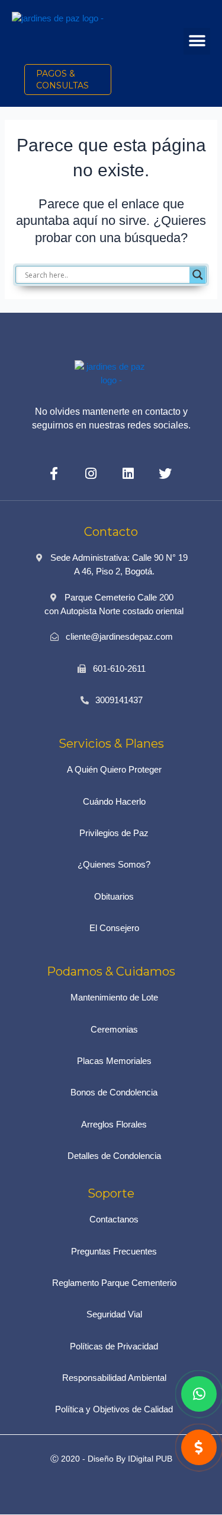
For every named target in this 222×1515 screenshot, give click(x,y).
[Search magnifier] (197, 274)
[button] (197, 41)
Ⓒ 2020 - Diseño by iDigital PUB (111, 1458)
